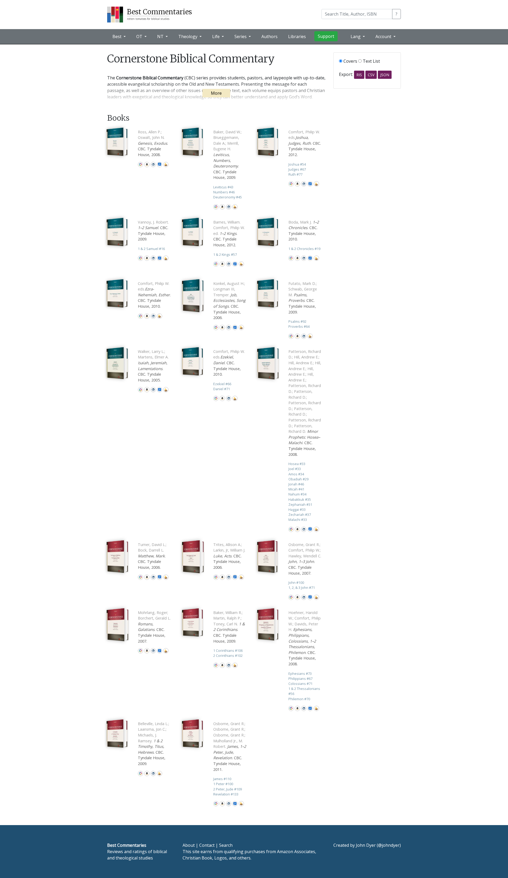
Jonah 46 (296, 484)
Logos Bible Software (159, 164)
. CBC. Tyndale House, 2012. (304, 143)
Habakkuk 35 (299, 499)
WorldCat (140, 164)
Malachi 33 (297, 519)
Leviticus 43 (223, 187)
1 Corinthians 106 (228, 650)
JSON (384, 74)
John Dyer (366, 845)
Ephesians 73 (300, 673)
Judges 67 (297, 169)
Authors (269, 36)
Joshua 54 (297, 164)
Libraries (297, 36)
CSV (371, 74)
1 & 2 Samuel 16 (151, 248)
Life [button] (216, 36)
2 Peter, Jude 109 (227, 789)
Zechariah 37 (299, 514)
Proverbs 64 (299, 326)
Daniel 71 (221, 388)
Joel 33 (294, 468)
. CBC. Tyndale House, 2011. (229, 746)
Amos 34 (296, 474)
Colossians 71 (300, 683)
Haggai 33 (297, 509)
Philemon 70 (299, 699)
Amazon (146, 164)
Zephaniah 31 (300, 504)
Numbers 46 (224, 192)
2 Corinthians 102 (228, 655)
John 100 (296, 582)
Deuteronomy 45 (227, 197)
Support (326, 36)
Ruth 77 (295, 174)
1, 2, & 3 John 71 (301, 587)
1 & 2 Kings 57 (225, 254)
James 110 (222, 778)
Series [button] (241, 36)
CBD (153, 164)
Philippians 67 (300, 678)
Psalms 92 (297, 321)
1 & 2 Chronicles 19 (304, 248)
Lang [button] (356, 36)
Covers (349, 61)
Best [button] (117, 36)
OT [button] (139, 36)
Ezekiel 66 (222, 383)
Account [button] (383, 36)
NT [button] (161, 36)
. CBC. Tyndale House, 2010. (154, 295)
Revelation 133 (225, 794)
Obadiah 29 (298, 479)
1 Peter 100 (223, 783)
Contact (207, 845)
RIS (359, 74)
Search (226, 845)
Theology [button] (188, 36)
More (216, 93)
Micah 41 (296, 489)
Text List (371, 61)
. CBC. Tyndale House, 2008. (153, 143)
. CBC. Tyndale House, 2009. (227, 154)
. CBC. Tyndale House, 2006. (229, 300)
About (189, 845)
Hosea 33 (296, 463)
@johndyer (389, 845)
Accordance (166, 164)
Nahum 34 (297, 494)
